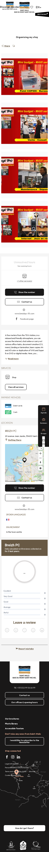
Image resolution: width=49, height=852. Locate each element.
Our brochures (12, 718)
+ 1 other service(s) (24, 281)
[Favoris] (32, 7)
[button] (26, 7)
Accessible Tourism (14, 728)
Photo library (11, 723)
